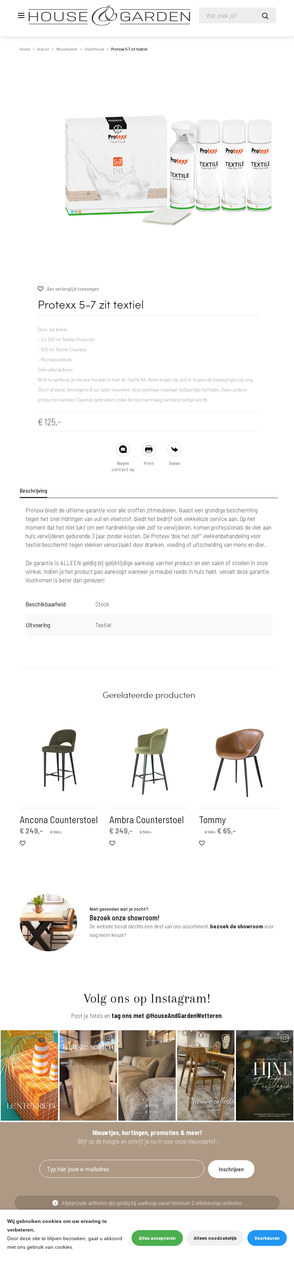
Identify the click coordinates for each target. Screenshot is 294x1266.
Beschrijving (33, 490)
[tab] (38, 490)
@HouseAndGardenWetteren (184, 1015)
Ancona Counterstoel (59, 819)
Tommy (212, 819)
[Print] (149, 450)
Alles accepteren (157, 1238)
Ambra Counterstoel (146, 819)
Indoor (43, 48)
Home (25, 48)
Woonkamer (66, 48)
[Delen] (174, 450)
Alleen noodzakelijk (215, 1238)
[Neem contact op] (123, 450)
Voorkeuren (267, 1238)
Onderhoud (94, 48)
